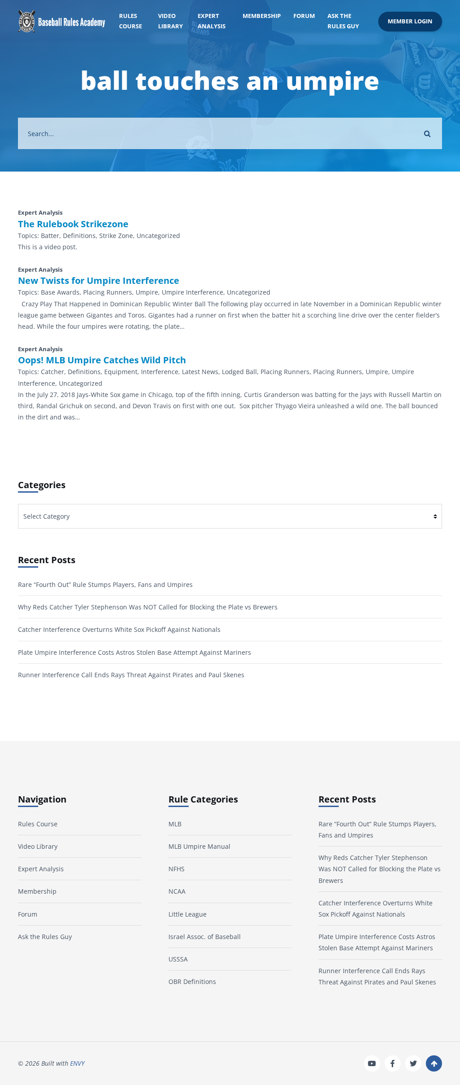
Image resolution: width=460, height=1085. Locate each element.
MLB (174, 824)
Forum (304, 16)
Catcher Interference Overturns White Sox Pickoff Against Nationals (119, 629)
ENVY (77, 1063)
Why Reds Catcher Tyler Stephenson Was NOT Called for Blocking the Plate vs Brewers (148, 607)
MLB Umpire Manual (199, 846)
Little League (187, 914)
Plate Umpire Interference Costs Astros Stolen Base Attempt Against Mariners (134, 652)
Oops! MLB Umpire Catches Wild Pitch (102, 360)
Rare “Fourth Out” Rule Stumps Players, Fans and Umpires (105, 584)
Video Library (170, 21)
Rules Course (130, 21)
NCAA (177, 891)
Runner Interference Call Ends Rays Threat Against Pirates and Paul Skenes (131, 674)
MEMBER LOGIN (410, 21)
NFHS (176, 868)
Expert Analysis (212, 21)
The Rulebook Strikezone (73, 224)
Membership (262, 16)
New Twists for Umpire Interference (98, 281)
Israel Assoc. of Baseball (204, 936)
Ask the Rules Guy (343, 21)
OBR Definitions (192, 981)
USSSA (178, 959)
